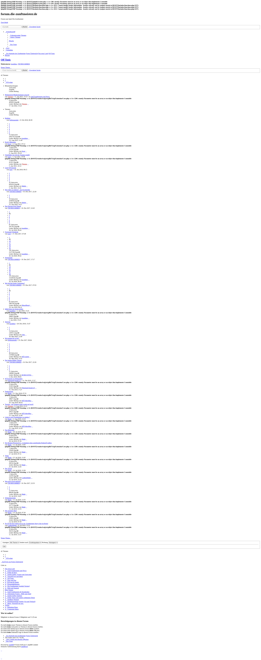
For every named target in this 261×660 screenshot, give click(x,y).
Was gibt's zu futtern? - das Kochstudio (17, 190)
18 (10, 245)
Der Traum (8, 468)
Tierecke (7, 322)
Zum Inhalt (4, 22)
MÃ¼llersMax (26, 401)
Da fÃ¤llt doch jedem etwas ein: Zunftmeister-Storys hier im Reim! (26, 523)
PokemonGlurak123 (14, 380)
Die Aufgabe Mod (11, 511)
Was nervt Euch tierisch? (13, 481)
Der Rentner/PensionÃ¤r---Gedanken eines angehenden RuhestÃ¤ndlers (28, 443)
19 (10, 247)
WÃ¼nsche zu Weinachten (13, 379)
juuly (9, 157)
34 (10, 267)
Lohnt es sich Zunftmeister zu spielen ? (17, 417)
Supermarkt (8, 258)
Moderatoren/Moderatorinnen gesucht (17, 95)
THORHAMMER (24, 64)
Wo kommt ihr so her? (12, 338)
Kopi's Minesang (10, 142)
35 (10, 269)
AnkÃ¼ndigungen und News (40, 97)
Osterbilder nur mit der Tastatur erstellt (17, 155)
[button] (9, 82)
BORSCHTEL (27, 375)
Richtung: (45, 542)
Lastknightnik (26, 478)
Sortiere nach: (24, 542)
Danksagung (9, 391)
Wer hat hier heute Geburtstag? (15, 283)
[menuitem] (17, 35)
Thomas (10, 97)
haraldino (14, 64)
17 (10, 243)
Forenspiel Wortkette (11, 232)
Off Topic (6, 59)
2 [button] (5, 80)
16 (10, 241)
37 (10, 272)
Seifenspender (13, 120)
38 (10, 274)
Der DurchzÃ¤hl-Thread (13, 206)
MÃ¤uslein (25, 357)
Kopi (9, 144)
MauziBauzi (26, 305)
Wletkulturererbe (10, 498)
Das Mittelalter (9, 430)
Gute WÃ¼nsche (10, 168)
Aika (23, 335)
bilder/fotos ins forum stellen (14, 309)
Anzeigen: (5, 542)
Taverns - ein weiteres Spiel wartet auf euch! (19, 404)
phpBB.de (24, 646)
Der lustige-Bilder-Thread (13, 360)
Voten (7, 456)
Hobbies (7, 118)
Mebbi (24, 186)
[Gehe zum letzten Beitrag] (28, 104)
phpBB (11, 645)
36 (10, 270)
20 (10, 248)
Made (9, 393)
